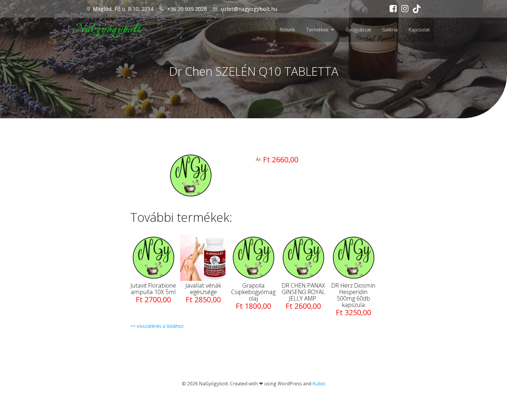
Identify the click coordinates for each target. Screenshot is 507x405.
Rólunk (287, 29)
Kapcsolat (419, 29)
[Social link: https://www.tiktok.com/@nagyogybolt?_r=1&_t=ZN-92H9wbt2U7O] (415, 9)
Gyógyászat (358, 29)
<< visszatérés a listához (157, 326)
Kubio (318, 383)
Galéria (390, 29)
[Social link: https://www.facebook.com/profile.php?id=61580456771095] (392, 9)
